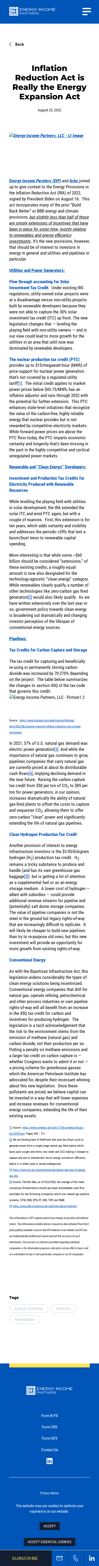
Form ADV (50, 1438)
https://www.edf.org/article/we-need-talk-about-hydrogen (45, 1206)
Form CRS (49, 1426)
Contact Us (49, 1449)
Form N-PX (49, 1415)
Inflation (63, 1308)
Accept (50, 1525)
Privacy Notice (49, 1493)
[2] (30, 597)
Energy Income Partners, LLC (32, 15)
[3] (56, 749)
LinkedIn (49, 1461)
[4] (31, 773)
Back (19, 44)
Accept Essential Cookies (49, 1541)
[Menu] (86, 11)
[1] (20, 383)
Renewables (25, 1319)
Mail (60, 1558)
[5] (26, 876)
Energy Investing (29, 1308)
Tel (76, 1558)
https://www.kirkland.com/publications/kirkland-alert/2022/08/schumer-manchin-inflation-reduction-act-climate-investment (45, 726)
